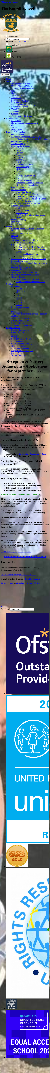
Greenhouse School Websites (28, 583)
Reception (20, 291)
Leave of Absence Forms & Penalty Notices (29, 263)
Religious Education (24, 164)
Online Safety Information (21, 268)
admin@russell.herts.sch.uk (24, 574)
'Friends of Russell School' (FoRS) (25, 279)
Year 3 (19, 298)
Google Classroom (18, 277)
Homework (16, 222)
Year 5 (19, 302)
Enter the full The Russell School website (25, 556)
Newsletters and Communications (24, 123)
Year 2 (19, 295)
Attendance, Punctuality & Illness (24, 240)
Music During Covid (24, 201)
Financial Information (20, 348)
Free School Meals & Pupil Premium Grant (28, 259)
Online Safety (16, 311)
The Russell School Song (26, 196)
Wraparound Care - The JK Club (24, 272)
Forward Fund (17, 265)
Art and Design (22, 166)
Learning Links (17, 323)
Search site (5, 609)
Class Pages (16, 286)
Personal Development (20, 206)
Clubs (13, 238)
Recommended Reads (20, 318)
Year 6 (19, 305)
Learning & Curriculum (15, 132)
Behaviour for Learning (20, 146)
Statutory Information (20, 330)
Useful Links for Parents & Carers (25, 275)
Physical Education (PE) (26, 176)
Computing (21, 171)
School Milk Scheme (24, 256)
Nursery (19, 288)
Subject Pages (17, 148)
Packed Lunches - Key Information (30, 247)
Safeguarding (16, 95)
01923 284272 (7, 574)
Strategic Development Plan (22, 88)
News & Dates (12, 118)
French (19, 173)
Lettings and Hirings (19, 107)
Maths (18, 150)
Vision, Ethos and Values (21, 86)
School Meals (16, 245)
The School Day (18, 143)
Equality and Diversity (20, 100)
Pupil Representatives (20, 307)
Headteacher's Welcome (21, 84)
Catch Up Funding (18, 346)
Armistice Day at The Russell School (31, 199)
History (19, 169)
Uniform (14, 236)
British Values (22, 213)
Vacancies (15, 111)
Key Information (13, 328)
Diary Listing (16, 130)
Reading (19, 153)
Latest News (16, 120)
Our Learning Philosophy (21, 141)
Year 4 (19, 300)
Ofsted (14, 337)
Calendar (15, 125)
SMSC (19, 208)
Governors (15, 93)
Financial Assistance (19, 261)
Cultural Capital (22, 210)
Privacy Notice (17, 353)
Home (8, 79)
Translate (25, 41)
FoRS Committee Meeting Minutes (30, 282)
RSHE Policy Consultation (27, 185)
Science (19, 157)
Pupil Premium (17, 341)
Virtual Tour (16, 109)
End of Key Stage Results (21, 339)
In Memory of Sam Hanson (22, 325)
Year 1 (19, 293)
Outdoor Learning (18, 219)
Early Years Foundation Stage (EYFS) (26, 137)
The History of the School (21, 116)
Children (9, 284)
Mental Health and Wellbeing (23, 104)
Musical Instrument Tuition (27, 194)
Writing (19, 155)
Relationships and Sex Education (29, 183)
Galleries (14, 114)
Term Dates (16, 127)
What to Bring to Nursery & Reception (32, 139)
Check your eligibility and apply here (16, 551)
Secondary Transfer (19, 270)
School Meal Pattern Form (27, 254)
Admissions (16, 97)
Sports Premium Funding (21, 344)
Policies (14, 334)
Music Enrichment (18, 190)
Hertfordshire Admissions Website (32, 454)
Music (18, 178)
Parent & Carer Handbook (22, 233)
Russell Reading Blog (20, 321)
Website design (7, 583)
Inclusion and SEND (19, 102)
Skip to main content (9, 2)
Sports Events (16, 224)
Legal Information (32, 579)
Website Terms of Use (20, 355)
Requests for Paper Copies (22, 351)
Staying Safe (16, 309)
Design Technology (24, 180)
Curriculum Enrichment (20, 187)
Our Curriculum (17, 134)
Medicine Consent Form (26, 242)
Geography (21, 160)
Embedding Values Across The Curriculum (28, 203)
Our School (11, 81)
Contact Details (17, 332)
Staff (13, 91)
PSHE (19, 162)
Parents (9, 226)
